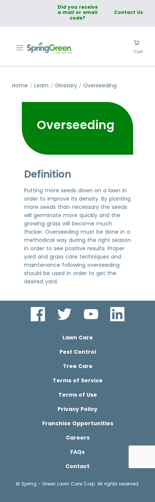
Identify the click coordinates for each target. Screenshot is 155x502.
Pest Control (77, 352)
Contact (77, 466)
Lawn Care (77, 337)
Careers (78, 437)
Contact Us (128, 12)
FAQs (77, 452)
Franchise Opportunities (77, 423)
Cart (138, 52)
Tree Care (78, 366)
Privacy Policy (77, 409)
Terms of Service (78, 380)
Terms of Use (77, 395)
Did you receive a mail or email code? (78, 12)
